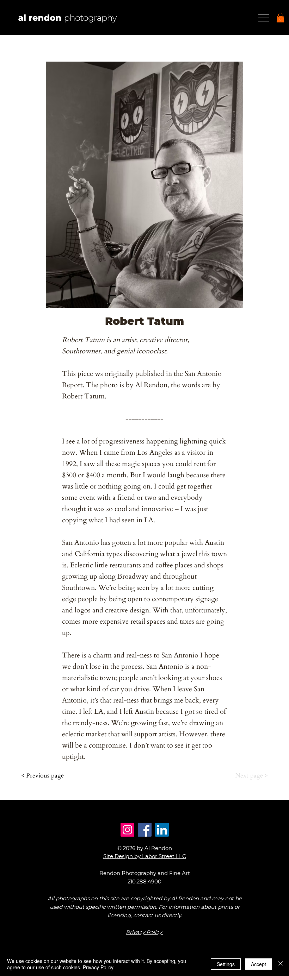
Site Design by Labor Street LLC (144, 856)
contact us (146, 915)
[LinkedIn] (162, 830)
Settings (226, 964)
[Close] (280, 964)
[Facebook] (145, 830)
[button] (280, 17)
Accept (258, 964)
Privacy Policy (98, 967)
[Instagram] (127, 830)
